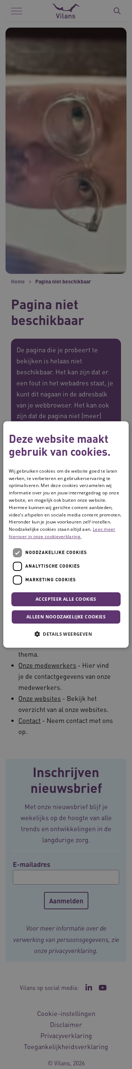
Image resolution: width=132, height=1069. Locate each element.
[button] (66, 634)
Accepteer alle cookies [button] (66, 599)
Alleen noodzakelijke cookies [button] (66, 617)
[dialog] (66, 534)
